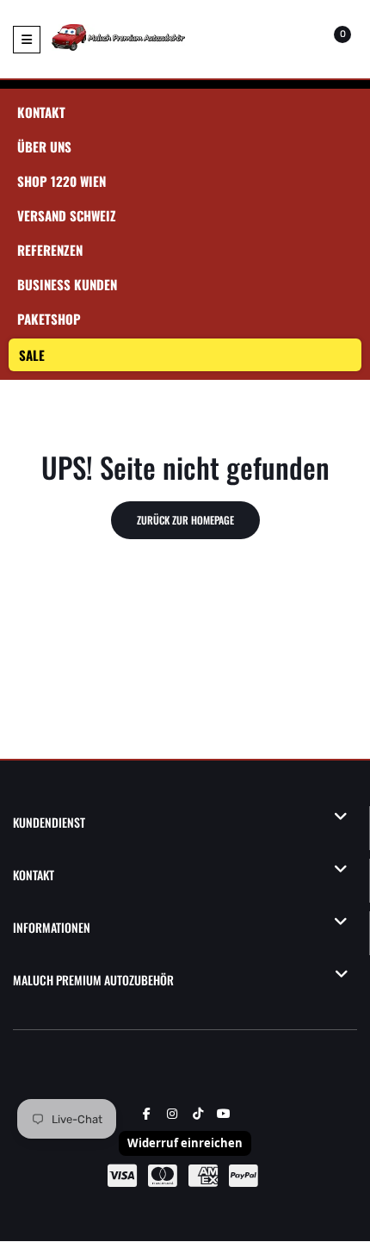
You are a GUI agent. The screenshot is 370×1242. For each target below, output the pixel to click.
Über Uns (44, 146)
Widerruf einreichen (185, 1143)
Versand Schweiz (66, 215)
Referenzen (50, 249)
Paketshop (49, 318)
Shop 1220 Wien (61, 180)
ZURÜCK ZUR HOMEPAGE (185, 519)
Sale (32, 354)
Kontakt (41, 111)
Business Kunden (67, 284)
